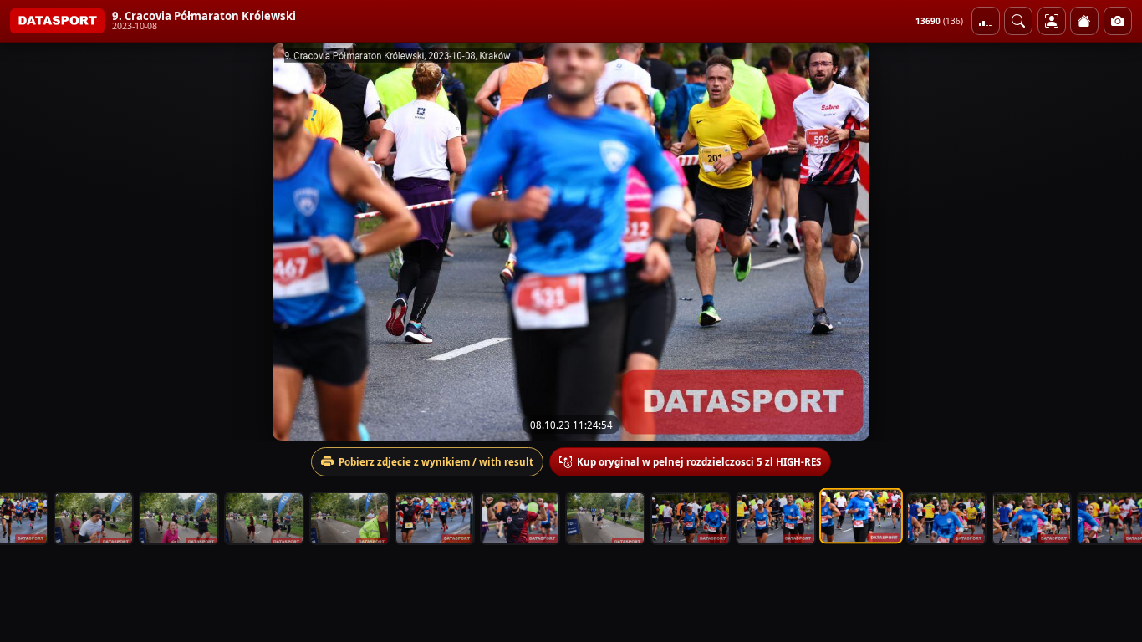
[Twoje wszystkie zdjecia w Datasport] (1051, 21)
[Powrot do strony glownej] (1084, 21)
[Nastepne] (1114, 241)
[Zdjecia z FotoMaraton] (1118, 21)
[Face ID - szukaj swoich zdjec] (1018, 21)
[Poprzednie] (27, 241)
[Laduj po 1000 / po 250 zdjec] (985, 21)
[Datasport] (57, 20)
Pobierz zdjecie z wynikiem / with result (436, 462)
